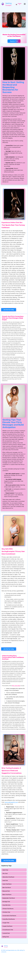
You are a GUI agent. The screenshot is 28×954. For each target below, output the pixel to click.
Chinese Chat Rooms (8, 908)
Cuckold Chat (6, 933)
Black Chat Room (7, 894)
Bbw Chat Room (7, 887)
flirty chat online (16, 685)
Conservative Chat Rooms (9, 915)
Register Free (14, 41)
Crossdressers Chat (8, 929)
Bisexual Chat (6, 891)
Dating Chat (6, 936)
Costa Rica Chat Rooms (9, 919)
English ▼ (19, 4)
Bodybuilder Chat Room (9, 898)
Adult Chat (5, 870)
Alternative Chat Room (8, 877)
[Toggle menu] (24, 4)
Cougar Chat (6, 922)
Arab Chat (5, 880)
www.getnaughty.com (11, 802)
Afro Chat (5, 873)
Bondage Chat (6, 901)
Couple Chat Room (7, 926)
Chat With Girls (6, 905)
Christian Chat (6, 912)
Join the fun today (8, 309)
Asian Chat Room (7, 884)
